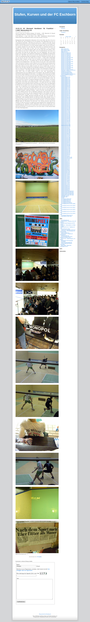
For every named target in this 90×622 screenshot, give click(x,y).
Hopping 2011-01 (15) (65, 102)
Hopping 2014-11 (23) (65, 147)
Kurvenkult (63, 241)
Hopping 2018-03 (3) (65, 187)
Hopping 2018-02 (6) (65, 186)
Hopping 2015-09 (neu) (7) (66, 158)
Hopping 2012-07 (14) (65, 119)
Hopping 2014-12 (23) (65, 148)
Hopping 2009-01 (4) (65, 78)
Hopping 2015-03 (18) (65, 151)
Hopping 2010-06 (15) (65, 95)
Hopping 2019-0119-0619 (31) (67, 192)
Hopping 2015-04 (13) (65, 152)
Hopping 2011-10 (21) (65, 110)
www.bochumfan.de (65, 235)
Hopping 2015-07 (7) (65, 155)
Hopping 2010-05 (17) (65, 94)
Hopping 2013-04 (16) (65, 129)
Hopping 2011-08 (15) (65, 108)
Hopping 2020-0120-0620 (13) (67, 193)
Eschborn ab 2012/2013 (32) (67, 61)
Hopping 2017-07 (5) (65, 179)
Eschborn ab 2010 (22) (66, 56)
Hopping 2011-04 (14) (65, 104)
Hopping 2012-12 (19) (65, 124)
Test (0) (62, 197)
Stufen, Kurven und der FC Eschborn (45, 14)
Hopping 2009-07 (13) (65, 84)
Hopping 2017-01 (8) (65, 173)
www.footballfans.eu (65, 232)
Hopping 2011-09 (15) (65, 109)
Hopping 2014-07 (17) (65, 143)
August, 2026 (68, 36)
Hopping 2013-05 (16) (65, 130)
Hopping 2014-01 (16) (65, 137)
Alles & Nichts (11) (64, 48)
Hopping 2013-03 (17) (65, 127)
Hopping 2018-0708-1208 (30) (67, 191)
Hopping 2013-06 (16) (65, 131)
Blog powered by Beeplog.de (45, 614)
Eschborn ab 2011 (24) (65, 58)
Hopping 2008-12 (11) (65, 77)
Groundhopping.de (65, 220)
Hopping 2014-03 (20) (65, 139)
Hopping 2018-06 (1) (65, 190)
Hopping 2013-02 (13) (65, 126)
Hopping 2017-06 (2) (65, 178)
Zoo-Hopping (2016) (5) (66, 199)
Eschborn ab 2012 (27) (66, 60)
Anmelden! (63, 32)
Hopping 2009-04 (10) (65, 81)
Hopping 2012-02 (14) (65, 114)
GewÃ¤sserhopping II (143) (66, 73)
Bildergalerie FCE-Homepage (67, 240)
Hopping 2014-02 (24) (65, 138)
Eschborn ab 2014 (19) (66, 64)
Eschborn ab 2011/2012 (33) (67, 59)
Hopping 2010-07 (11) (65, 96)
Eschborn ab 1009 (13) (66, 55)
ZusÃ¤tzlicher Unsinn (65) (66, 216)
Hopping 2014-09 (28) (65, 145)
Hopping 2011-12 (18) (65, 112)
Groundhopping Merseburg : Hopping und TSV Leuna (66, 237)
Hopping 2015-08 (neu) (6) (66, 157)
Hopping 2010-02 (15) (65, 91)
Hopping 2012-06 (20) (65, 118)
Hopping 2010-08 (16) (65, 97)
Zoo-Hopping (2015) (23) (66, 198)
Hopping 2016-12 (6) (65, 172)
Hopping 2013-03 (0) (65, 128)
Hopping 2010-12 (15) (65, 101)
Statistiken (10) (64, 196)
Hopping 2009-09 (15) (65, 86)
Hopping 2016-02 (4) (65, 163)
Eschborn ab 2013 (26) (66, 62)
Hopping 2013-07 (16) (65, 132)
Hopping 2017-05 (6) (65, 177)
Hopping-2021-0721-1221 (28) (67, 194)
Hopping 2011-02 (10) (65, 103)
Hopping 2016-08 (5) (65, 168)
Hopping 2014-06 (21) (65, 142)
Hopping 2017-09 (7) (65, 181)
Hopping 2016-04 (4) (65, 164)
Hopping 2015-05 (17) (65, 153)
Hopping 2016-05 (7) (65, 165)
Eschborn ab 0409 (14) (66, 53)
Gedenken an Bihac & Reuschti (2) (68, 70)
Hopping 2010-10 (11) (65, 99)
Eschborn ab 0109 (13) (66, 52)
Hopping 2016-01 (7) (65, 162)
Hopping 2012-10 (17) (65, 122)
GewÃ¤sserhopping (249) (66, 72)
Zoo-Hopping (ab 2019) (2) (66, 202)
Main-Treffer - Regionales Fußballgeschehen (65, 246)
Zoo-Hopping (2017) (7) (66, 200)
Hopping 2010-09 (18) (65, 98)
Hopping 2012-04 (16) (65, 116)
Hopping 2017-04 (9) (65, 176)
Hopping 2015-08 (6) (65, 156)
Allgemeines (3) (64, 51)
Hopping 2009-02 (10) (65, 79)
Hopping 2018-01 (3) (65, 185)
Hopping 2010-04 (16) (65, 93)
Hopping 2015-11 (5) (65, 160)
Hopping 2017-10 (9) (65, 182)
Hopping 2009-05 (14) (65, 82)
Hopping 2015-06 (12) (65, 154)
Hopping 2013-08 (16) (65, 133)
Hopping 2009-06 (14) (65, 83)
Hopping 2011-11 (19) (65, 111)
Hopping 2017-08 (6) (65, 180)
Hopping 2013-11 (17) (65, 135)
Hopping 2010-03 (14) (65, 92)
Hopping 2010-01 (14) (65, 90)
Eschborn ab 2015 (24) (66, 66)
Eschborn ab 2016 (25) (66, 68)
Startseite (63, 28)
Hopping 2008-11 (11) (65, 76)
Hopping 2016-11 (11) (65, 171)
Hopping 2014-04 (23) (65, 140)
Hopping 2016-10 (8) (65, 170)
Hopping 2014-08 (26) (65, 144)
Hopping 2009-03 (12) (65, 80)
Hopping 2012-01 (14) (65, 113)
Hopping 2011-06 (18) (65, 106)
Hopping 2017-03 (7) (65, 175)
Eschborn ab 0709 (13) (66, 54)
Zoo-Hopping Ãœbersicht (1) (67, 215)
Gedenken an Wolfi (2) (65, 71)
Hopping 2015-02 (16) (65, 150)
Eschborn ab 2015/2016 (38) (67, 67)
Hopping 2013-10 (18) (65, 134)
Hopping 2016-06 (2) (65, 166)
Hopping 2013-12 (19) (65, 136)
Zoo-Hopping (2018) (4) (66, 201)
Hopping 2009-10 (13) (65, 87)
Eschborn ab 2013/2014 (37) (67, 63)
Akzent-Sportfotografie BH (66, 242)
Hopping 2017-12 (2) (65, 184)
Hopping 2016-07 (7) (65, 167)
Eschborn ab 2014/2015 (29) (67, 65)
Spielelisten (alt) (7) (65, 195)
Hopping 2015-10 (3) (65, 159)
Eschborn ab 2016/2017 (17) (67, 69)
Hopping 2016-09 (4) (65, 169)
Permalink (39, 556)
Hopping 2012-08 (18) (65, 120)
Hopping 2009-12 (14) (65, 89)
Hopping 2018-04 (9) (65, 188)
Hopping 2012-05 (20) (65, 117)
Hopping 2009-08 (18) (65, 85)
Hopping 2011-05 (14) (65, 105)
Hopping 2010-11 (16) (65, 100)
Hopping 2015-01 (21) (65, 149)
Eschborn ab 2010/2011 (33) (67, 57)
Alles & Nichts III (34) (65, 50)
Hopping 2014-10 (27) (65, 146)
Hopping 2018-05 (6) (65, 189)
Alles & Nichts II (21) (65, 49)
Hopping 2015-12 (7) (65, 161)
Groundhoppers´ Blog (65, 228)
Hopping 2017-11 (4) (65, 183)
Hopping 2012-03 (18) (65, 115)
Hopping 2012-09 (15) (65, 121)
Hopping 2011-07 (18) (65, 107)
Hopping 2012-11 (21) (65, 123)
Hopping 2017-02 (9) (65, 174)
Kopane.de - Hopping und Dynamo (68, 229)
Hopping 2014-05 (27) (65, 141)
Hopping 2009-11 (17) (65, 88)
